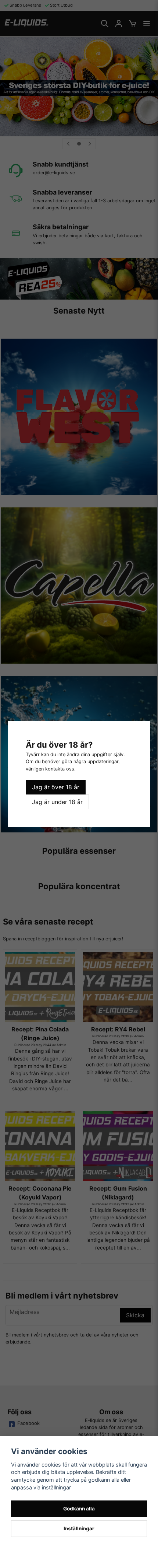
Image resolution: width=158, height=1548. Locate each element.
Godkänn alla (79, 1509)
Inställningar (79, 1528)
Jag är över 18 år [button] (55, 787)
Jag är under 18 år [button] (57, 802)
